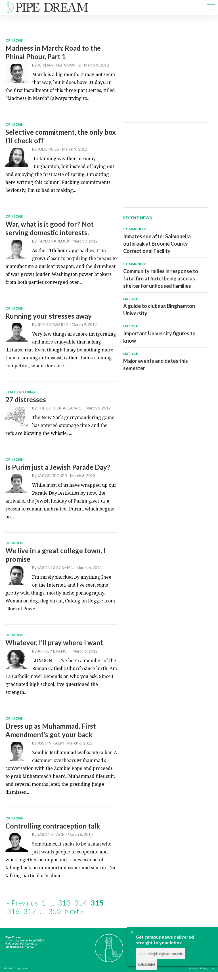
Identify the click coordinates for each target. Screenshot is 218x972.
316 (13, 911)
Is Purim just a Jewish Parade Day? (57, 467)
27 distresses (25, 399)
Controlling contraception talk (52, 826)
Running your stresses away (48, 316)
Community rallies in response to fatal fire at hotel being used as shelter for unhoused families (160, 278)
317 (29, 911)
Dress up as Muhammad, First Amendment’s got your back (50, 730)
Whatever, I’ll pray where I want (54, 642)
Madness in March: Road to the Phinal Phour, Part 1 (53, 52)
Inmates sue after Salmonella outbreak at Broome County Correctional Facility (157, 243)
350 (54, 911)
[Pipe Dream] (109, 945)
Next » (74, 911)
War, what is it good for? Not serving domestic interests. (49, 228)
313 (64, 902)
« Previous (22, 902)
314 (80, 902)
